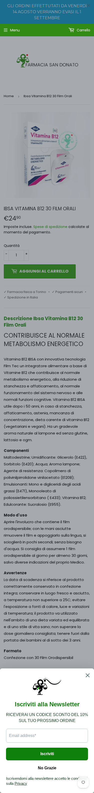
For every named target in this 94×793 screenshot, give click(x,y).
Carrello (83, 30)
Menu (15, 30)
